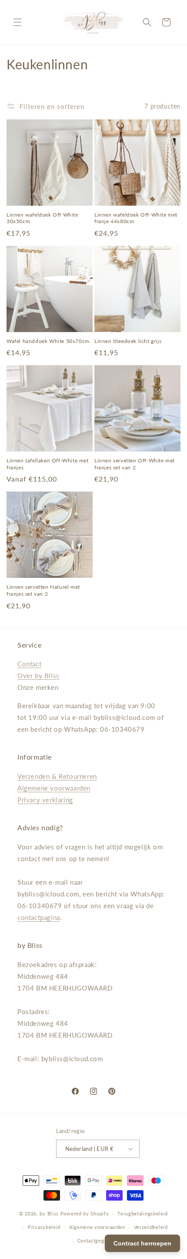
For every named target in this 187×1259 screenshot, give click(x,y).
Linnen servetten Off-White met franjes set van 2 (134, 464)
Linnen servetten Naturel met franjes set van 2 (43, 590)
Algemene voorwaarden (53, 788)
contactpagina (38, 917)
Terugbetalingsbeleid (142, 1213)
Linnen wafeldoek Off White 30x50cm (42, 218)
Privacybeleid (44, 1227)
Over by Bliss (38, 675)
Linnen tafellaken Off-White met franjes (48, 464)
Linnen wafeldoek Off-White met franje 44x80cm (135, 218)
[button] (17, 22)
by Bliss (49, 1213)
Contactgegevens (98, 1240)
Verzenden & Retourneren (57, 776)
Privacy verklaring (45, 800)
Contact (29, 664)
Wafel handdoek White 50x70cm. (49, 341)
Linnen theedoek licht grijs (127, 341)
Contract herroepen (142, 1243)
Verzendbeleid (151, 1227)
